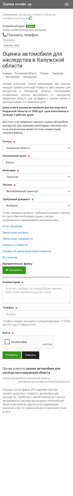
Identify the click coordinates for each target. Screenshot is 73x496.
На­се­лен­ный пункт (14, 155)
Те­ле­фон (8, 307)
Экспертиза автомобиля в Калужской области (44, 381)
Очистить (30, 355)
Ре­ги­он (7, 141)
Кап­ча (6, 332)
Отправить (12, 355)
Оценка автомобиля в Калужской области (26, 378)
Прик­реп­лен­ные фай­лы (17, 263)
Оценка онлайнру (17, 4)
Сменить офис (11, 45)
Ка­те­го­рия (9, 170)
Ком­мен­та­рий (11, 282)
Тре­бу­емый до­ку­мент (16, 199)
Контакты (8, 40)
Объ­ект (7, 184)
